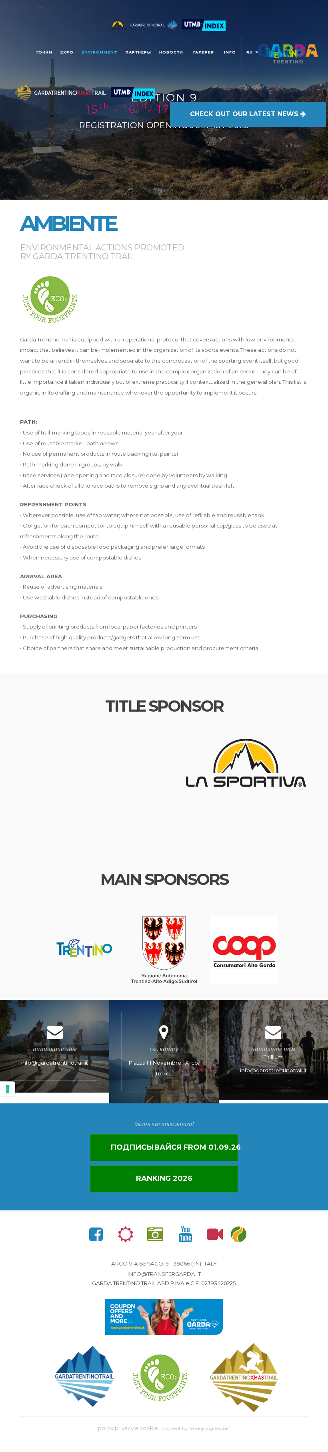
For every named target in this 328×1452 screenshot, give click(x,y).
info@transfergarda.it (164, 1274)
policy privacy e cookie (128, 1428)
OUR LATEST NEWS (245, 114)
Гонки (44, 52)
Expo (67, 52)
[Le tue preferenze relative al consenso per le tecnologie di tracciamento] (7, 1089)
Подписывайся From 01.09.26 (174, 1147)
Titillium (273, 1058)
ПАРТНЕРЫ (138, 52)
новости (171, 52)
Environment (100, 52)
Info (230, 52)
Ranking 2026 (164, 1178)
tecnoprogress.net (209, 1428)
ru (250, 52)
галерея (203, 52)
